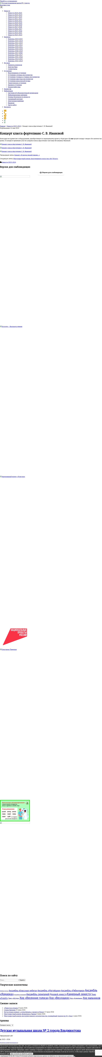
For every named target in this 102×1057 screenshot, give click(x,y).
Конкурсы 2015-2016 (15, 57)
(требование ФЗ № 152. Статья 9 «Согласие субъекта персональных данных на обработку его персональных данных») (37, 1056)
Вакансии (11, 103)
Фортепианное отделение (17, 73)
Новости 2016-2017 (15, 29)
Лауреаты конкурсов (15, 65)
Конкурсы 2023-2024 (15, 41)
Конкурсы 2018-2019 (15, 51)
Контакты (7, 107)
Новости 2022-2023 (15, 17)
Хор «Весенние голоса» (34, 998)
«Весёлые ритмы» (4, 991)
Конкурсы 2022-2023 (15, 43)
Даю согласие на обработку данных (21, 1053)
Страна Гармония (9, 1010)
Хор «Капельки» (76, 998)
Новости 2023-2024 (15, 15)
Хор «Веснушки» (59, 998)
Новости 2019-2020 (15, 23)
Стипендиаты (12, 69)
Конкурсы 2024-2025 (15, 39)
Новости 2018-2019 (15, 25)
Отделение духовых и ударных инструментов (24, 77)
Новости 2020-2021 (15, 21)
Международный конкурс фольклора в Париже (20, 1014)
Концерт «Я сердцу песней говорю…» (27, 155)
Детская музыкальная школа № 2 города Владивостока (40, 1030)
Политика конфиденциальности (9, 1042)
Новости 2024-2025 (15, 13)
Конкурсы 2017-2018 (15, 53)
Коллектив (7, 89)
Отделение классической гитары (19, 81)
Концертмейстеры (14, 87)
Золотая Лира (12, 67)
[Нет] (74, 1056)
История (7, 63)
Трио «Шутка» (13, 998)
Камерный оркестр (79, 994)
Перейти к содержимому (8, 1)
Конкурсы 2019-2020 (15, 49)
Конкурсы (7, 37)
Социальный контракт (15, 99)
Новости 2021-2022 (15, 19)
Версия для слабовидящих (52, 172)
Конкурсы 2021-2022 (15, 45)
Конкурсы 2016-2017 (15, 55)
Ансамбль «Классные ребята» (23, 990)
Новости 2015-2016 (15, 31)
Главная (2, 126)
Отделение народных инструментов (20, 79)
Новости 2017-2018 (15, 27)
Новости (7, 11)
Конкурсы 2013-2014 (15, 61)
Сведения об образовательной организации (23, 93)
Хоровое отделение (15, 85)
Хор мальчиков (91, 998)
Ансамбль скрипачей (37, 994)
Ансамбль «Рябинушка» (73, 990)
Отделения (8, 71)
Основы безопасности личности (19, 97)
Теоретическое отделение (17, 83)
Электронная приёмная (16, 101)
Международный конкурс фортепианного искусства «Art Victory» (35, 159)
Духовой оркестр (58, 994)
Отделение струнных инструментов (20, 75)
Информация (8, 91)
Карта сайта (12, 105)
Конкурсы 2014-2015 (15, 59)
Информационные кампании (17, 95)
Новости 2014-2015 (15, 33)
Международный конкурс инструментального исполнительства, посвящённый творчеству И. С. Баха (38, 1016)
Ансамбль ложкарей (20, 994)
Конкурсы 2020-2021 (15, 47)
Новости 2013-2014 (15, 35)
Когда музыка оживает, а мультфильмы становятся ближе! (24, 1012)
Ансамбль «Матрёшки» (49, 990)
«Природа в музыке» (11, 1008)
